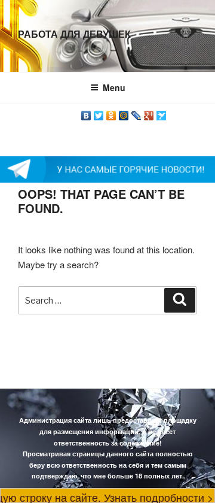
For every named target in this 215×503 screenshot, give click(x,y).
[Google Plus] (149, 112)
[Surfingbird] (161, 112)
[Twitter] (99, 112)
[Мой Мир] (124, 112)
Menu (114, 87)
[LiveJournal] (136, 112)
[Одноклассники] (111, 112)
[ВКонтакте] (86, 112)
